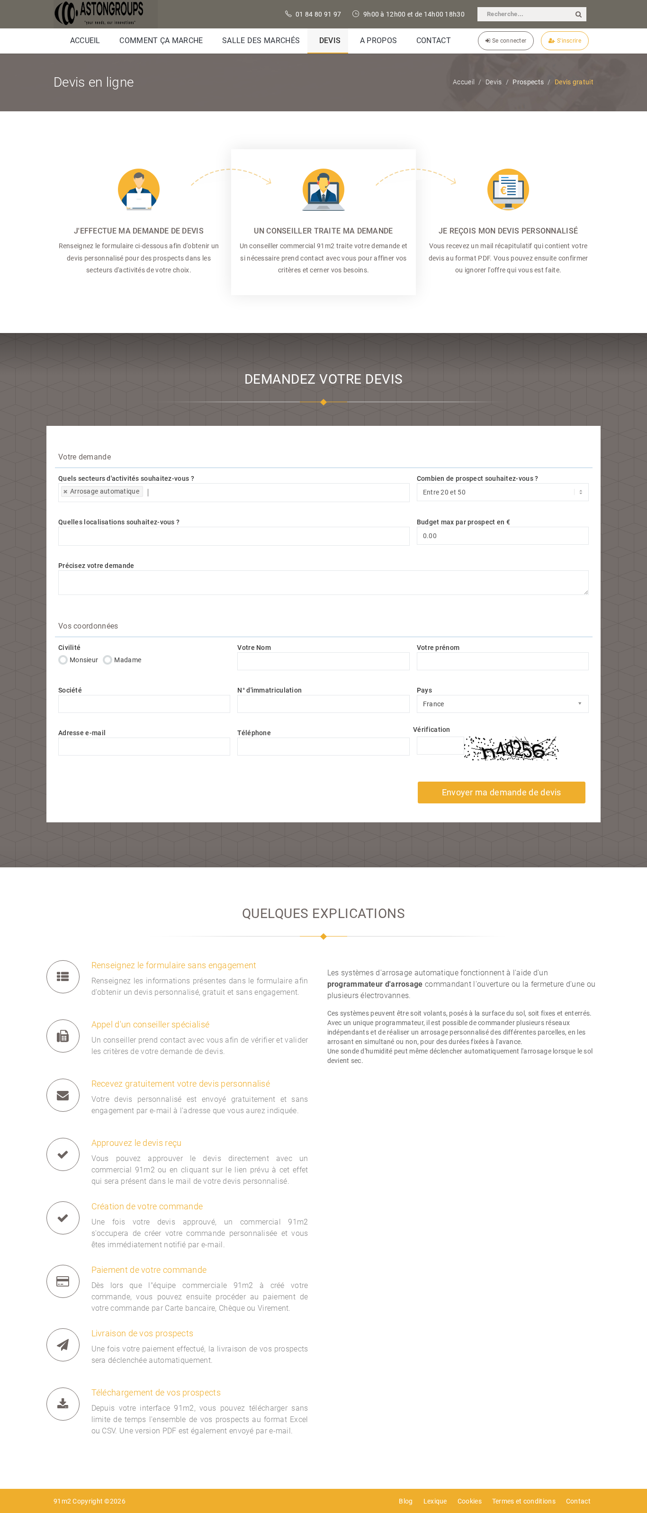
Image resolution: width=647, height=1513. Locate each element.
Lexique (435, 1501)
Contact (578, 1501)
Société (70, 690)
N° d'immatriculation (269, 690)
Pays (424, 690)
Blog (406, 1501)
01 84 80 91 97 (317, 14)
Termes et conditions (524, 1501)
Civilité (69, 647)
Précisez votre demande (96, 565)
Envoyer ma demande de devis (501, 792)
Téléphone (254, 733)
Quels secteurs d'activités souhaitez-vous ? (126, 478)
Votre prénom (438, 647)
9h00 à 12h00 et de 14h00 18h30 (413, 14)
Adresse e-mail (82, 733)
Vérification (431, 729)
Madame (127, 660)
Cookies (470, 1501)
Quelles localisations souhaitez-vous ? (119, 522)
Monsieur (84, 660)
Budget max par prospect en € (463, 522)
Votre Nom (254, 647)
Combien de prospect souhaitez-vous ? (478, 478)
